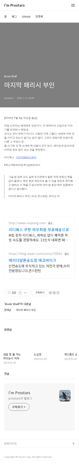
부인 (33, 157)
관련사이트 (10, 443)
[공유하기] (20, 293)
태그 (14, 16)
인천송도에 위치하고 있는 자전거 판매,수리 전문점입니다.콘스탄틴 (39, 268)
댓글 (6, 374)
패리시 (27, 157)
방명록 (39, 16)
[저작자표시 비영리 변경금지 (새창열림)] (54, 292)
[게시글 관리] (25, 293)
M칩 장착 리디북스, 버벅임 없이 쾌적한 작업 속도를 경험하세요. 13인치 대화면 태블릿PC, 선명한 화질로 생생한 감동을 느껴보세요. (38, 237)
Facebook (10, 451)
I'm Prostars (14, 5)
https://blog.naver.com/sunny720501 (35, 253)
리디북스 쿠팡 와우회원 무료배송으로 (39, 229)
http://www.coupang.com (27, 223)
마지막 (20, 157)
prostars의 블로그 (20, 398)
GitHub (26, 16)
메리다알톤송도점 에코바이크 (32, 260)
